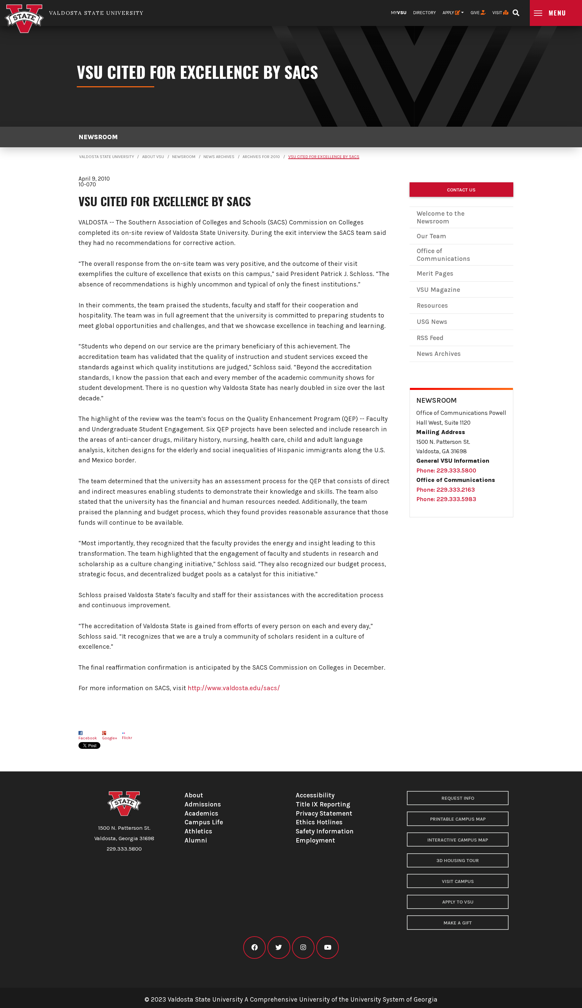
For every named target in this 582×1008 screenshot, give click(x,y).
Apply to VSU (458, 902)
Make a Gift (458, 923)
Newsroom (98, 137)
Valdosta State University (106, 156)
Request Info (458, 798)
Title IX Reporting (323, 804)
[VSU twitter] (278, 947)
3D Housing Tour (458, 860)
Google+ (109, 738)
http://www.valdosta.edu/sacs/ (234, 688)
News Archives (218, 156)
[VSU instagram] (303, 947)
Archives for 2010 (261, 156)
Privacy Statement (324, 813)
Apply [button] (449, 12)
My (399, 12)
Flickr (127, 737)
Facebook (87, 738)
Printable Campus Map (458, 819)
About (194, 795)
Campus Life (204, 822)
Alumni (196, 840)
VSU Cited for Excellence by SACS (323, 156)
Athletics (198, 831)
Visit (497, 12)
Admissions (203, 804)
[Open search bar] (515, 10)
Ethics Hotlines (319, 822)
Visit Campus (458, 881)
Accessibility (315, 795)
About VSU (153, 156)
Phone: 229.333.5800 (446, 470)
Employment (315, 840)
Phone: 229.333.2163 (445, 489)
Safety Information (325, 831)
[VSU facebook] (254, 947)
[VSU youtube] (327, 947)
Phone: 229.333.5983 (446, 499)
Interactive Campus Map (457, 840)
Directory (424, 12)
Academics (201, 813)
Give (476, 12)
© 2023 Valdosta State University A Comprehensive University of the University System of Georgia (291, 999)
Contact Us (461, 190)
